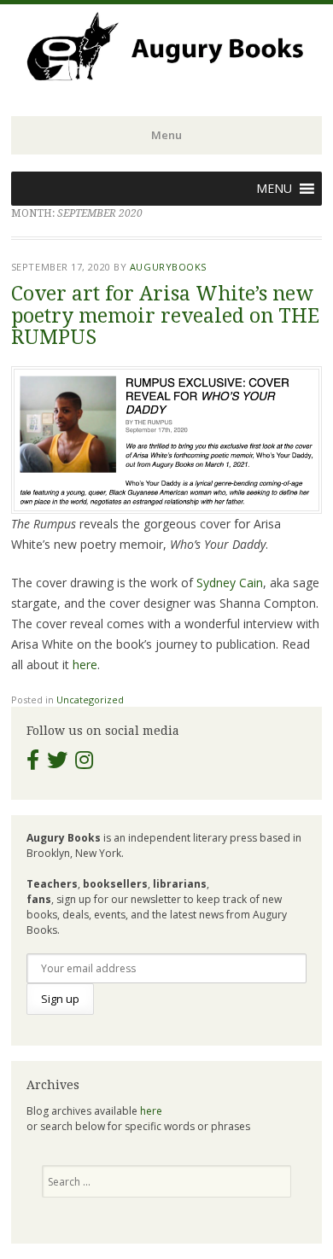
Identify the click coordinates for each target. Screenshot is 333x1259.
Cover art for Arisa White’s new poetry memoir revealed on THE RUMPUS (165, 316)
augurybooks (168, 266)
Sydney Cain (229, 582)
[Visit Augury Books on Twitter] (57, 763)
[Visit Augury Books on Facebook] (32, 763)
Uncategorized (90, 699)
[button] (274, 189)
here (85, 664)
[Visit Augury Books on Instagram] (84, 763)
